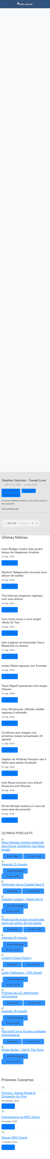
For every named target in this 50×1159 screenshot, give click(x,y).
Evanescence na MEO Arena (21, 1117)
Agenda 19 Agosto (14, 1011)
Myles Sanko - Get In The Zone (23, 1050)
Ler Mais (10, 562)
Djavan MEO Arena (14, 1138)
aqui (17, 508)
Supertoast (12, 891)
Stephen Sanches (11, 495)
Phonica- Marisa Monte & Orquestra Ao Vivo (18, 1095)
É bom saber (13, 856)
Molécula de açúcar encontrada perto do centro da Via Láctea (23, 921)
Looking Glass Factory (17, 958)
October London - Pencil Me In (22, 899)
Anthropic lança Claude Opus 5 (23, 884)
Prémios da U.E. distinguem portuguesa (20, 994)
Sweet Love (29, 491)
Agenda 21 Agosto (14, 864)
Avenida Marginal (11, 491)
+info (8, 1106)
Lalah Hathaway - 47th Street (22, 973)
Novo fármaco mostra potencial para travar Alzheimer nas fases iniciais (23, 846)
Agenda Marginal (15, 871)
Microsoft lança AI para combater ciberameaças (24, 1033)
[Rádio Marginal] (24, 4)
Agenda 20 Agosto (14, 938)
